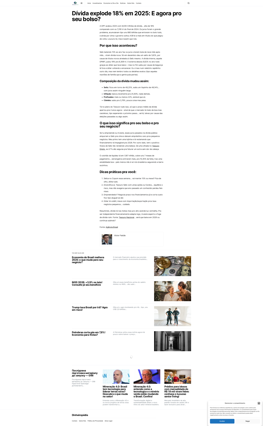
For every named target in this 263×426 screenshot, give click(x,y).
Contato (138, 3)
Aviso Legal (108, 421)
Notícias (123, 3)
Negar (248, 421)
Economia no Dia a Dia (111, 3)
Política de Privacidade (95, 421)
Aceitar (222, 421)
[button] (259, 403)
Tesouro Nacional (126, 217)
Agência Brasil (112, 227)
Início (89, 3)
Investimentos (97, 3)
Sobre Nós (130, 3)
